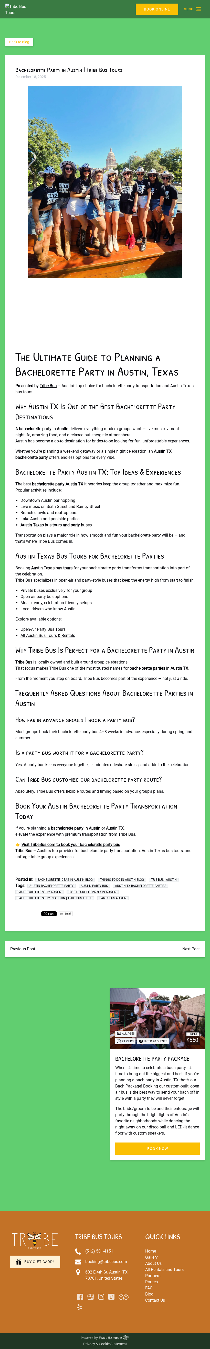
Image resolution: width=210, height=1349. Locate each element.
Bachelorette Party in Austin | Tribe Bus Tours (54, 898)
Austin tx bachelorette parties (140, 886)
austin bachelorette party (51, 886)
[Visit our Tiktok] (111, 1297)
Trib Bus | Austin (164, 880)
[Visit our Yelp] (79, 1307)
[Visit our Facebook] (80, 1297)
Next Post (191, 949)
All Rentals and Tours (164, 1269)
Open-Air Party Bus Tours (43, 629)
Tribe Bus (48, 385)
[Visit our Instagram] (101, 1297)
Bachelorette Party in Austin (93, 892)
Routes (151, 1281)
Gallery (151, 1257)
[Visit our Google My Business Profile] (90, 1297)
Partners (152, 1275)
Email (67, 913)
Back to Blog (19, 42)
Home (150, 1251)
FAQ (149, 1288)
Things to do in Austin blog (122, 880)
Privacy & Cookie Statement (105, 1344)
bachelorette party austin (39, 892)
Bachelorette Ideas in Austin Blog (65, 880)
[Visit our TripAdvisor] (124, 1297)
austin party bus (94, 886)
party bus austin (113, 898)
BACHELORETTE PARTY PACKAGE (152, 1058)
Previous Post (22, 949)
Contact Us (155, 1300)
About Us (153, 1263)
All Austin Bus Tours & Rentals (47, 635)
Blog (149, 1294)
